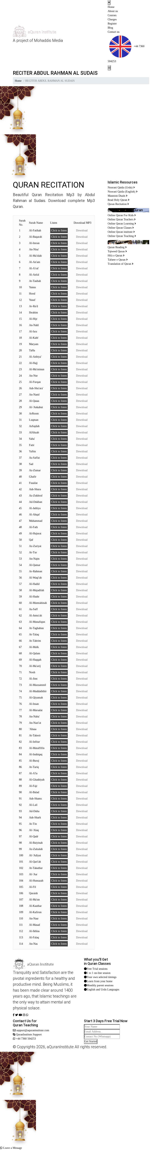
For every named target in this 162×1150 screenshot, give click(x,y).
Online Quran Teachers (121, 219)
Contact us (113, 31)
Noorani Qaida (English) (122, 191)
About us (113, 11)
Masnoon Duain (117, 195)
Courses (112, 15)
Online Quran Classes (120, 227)
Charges (112, 19)
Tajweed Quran (116, 251)
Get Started (90, 1041)
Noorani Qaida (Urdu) (120, 187)
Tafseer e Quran (117, 259)
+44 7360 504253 (25, 1038)
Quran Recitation (117, 204)
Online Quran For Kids (121, 215)
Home (111, 7)
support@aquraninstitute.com (32, 1030)
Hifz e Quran (115, 255)
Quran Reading (116, 247)
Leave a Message (12, 1147)
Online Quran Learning (121, 223)
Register (112, 23)
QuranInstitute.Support (28, 1034)
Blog (110, 27)
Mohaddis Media (48, 40)
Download (81, 230)
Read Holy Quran (118, 199)
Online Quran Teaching (121, 236)
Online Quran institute (120, 231)
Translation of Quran (120, 263)
